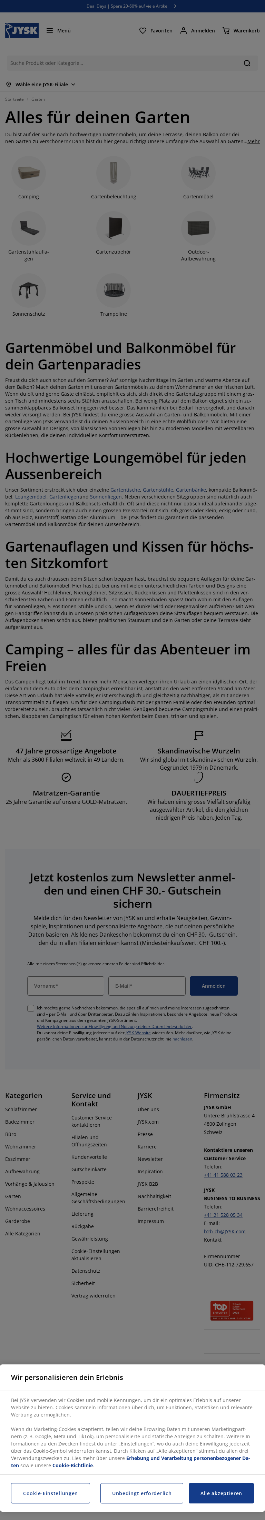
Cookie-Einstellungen (50, 1493)
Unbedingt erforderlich (141, 1493)
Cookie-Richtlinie (72, 1465)
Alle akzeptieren (221, 1493)
